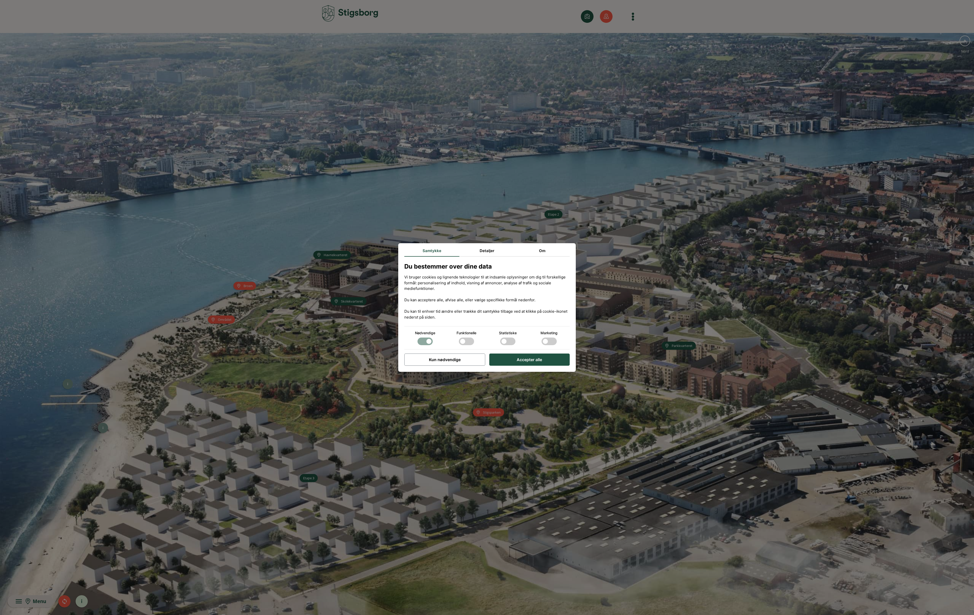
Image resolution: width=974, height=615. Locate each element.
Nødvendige (425, 333)
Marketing (549, 333)
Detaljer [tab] (487, 250)
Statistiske (508, 333)
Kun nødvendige (445, 359)
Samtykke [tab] (432, 250)
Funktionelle (466, 333)
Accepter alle (529, 359)
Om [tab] (542, 250)
